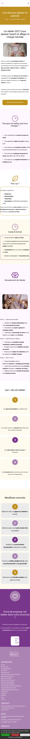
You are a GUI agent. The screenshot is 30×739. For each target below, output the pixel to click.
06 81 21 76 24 (5, 709)
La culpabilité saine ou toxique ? (9, 721)
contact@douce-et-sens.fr (8, 708)
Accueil (6, 19)
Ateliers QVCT (4, 691)
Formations (4, 670)
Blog (2, 697)
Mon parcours (4, 666)
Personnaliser (25, 735)
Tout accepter (5, 735)
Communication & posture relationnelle (11, 685)
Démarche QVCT (5, 672)
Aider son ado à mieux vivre (8, 680)
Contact (3, 699)
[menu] (28, 3)
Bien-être (3, 695)
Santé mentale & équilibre (7, 684)
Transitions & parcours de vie (8, 687)
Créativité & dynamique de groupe (9, 689)
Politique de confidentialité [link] (15, 737)
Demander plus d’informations (15, 102)
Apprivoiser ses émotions (7, 676)
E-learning (3, 693)
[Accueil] (2, 3)
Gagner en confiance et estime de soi (10, 674)
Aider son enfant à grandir (7, 682)
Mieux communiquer (6, 678)
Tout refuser (15, 735)
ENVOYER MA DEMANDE (17, 640)
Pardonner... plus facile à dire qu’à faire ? (11, 719)
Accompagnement (6, 668)
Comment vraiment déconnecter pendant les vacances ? (12, 717)
